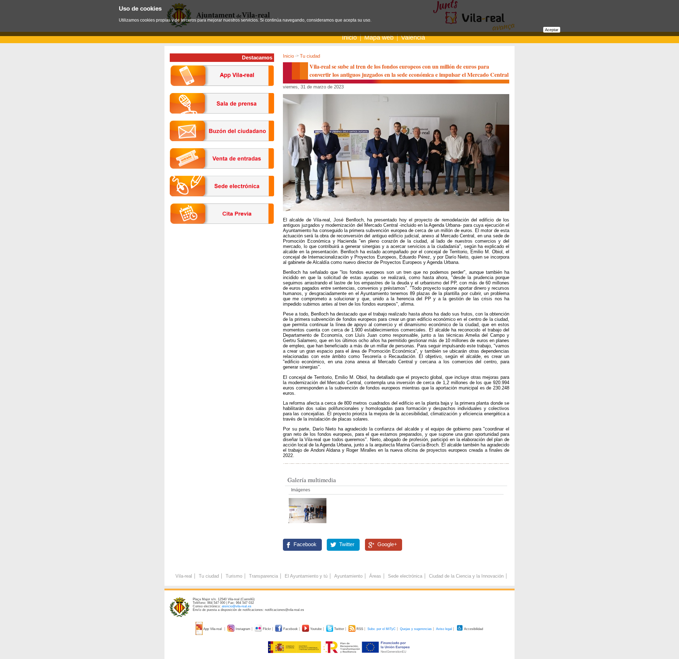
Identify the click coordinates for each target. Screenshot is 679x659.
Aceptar (551, 30)
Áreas (375, 576)
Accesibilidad (473, 629)
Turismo (234, 576)
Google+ (387, 544)
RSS (359, 629)
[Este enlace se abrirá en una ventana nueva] (222, 201)
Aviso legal (444, 629)
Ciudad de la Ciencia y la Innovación (466, 576)
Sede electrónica (405, 576)
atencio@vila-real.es (236, 606)
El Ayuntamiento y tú (306, 576)
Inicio (349, 37)
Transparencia (263, 576)
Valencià (413, 37)
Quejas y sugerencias (416, 629)
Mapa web (379, 37)
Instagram (242, 629)
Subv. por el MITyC (381, 629)
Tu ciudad (310, 56)
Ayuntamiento (348, 576)
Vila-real (183, 576)
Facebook (305, 544)
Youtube (316, 629)
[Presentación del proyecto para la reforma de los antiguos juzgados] (307, 525)
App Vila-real (213, 629)
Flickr (267, 629)
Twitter (346, 544)
